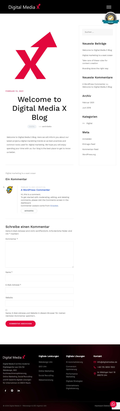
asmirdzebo (46, 126)
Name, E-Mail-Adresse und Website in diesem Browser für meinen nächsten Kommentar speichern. (35, 314)
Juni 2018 (86, 108)
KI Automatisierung (74, 362)
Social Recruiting (46, 375)
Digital (32, 126)
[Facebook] (5, 390)
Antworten (29, 211)
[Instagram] (12, 390)
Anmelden (87, 139)
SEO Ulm (43, 366)
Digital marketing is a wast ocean (21, 173)
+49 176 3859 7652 (106, 367)
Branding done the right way (95, 68)
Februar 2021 (88, 102)
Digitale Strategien (74, 381)
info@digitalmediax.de (107, 362)
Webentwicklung (46, 380)
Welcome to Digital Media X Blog (97, 50)
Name (9, 272)
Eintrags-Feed (88, 144)
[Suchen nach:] (97, 32)
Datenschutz (109, 406)
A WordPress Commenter (35, 189)
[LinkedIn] (18, 390)
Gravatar (54, 206)
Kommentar (12, 239)
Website (9, 297)
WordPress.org (89, 154)
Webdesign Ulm (45, 362)
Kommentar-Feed (90, 149)
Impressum (99, 406)
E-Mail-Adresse (13, 285)
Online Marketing (46, 371)
